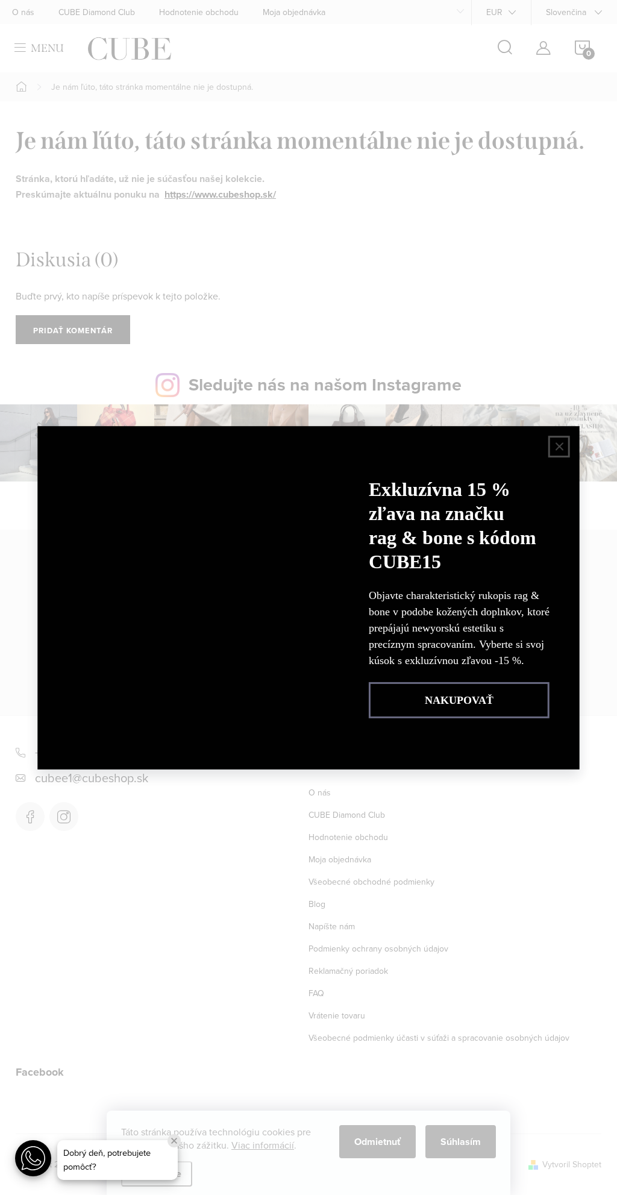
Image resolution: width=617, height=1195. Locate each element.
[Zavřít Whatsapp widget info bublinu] (174, 1140)
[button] (33, 1158)
